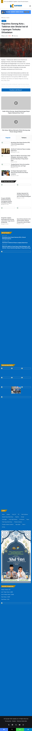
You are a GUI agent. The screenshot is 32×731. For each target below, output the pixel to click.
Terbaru (24, 137)
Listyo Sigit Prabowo (13, 519)
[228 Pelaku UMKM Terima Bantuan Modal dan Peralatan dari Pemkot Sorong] (16, 390)
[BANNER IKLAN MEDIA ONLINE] (16, 12)
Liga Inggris (4, 519)
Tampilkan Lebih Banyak (15, 90)
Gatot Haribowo (24, 514)
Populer (8, 137)
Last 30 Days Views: (6, 594)
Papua (27, 519)
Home (4, 17)
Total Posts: (4, 599)
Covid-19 (14, 514)
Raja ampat (18, 524)
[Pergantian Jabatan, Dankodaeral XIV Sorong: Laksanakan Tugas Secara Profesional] (8, 211)
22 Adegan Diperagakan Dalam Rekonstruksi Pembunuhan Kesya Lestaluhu (19, 172)
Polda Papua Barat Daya (7, 521)
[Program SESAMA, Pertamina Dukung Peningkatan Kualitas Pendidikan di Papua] (8, 190)
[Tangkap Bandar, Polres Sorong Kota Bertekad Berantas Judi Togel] (6, 166)
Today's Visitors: (5, 589)
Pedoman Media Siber (22, 721)
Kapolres (17, 516)
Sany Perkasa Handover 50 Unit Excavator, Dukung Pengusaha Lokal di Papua (24, 220)
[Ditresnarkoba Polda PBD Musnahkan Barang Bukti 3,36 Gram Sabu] (6, 389)
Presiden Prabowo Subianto (7, 524)
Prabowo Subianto (18, 521)
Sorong (3, 526)
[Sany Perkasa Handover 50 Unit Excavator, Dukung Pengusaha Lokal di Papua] (24, 212)
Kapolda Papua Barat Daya (7, 516)
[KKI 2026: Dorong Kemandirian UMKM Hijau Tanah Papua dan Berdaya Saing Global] (26, 381)
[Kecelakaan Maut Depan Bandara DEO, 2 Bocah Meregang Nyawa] (6, 144)
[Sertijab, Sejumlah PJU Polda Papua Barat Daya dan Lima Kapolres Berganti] (24, 188)
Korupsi (22, 516)
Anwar (3, 514)
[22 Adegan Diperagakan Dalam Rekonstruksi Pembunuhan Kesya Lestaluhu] (6, 173)
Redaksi (14, 721)
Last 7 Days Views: (5, 592)
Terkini (7, 17)
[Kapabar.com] (16, 6)
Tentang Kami (8, 721)
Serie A (23, 524)
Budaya (8, 514)
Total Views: (4, 596)
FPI (18, 514)
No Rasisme (21, 519)
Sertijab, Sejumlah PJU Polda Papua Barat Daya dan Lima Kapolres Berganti (24, 195)
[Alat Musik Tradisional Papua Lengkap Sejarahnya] (6, 151)
